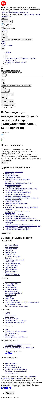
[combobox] (10, 70)
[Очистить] (4, 75)
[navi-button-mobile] (3, 48)
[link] (4, 37)
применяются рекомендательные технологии (18, 377)
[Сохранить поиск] (3, 80)
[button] (3, 42)
